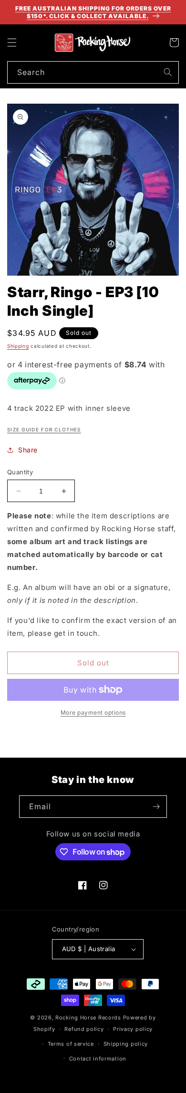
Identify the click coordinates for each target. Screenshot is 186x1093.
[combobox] (93, 72)
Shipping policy (125, 1043)
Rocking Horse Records (88, 1017)
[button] (11, 42)
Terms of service (71, 1043)
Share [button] (28, 450)
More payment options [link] (93, 712)
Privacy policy (133, 1029)
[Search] (167, 72)
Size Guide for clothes (44, 429)
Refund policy (83, 1029)
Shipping (18, 346)
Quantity (20, 472)
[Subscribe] (155, 806)
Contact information (97, 1058)
